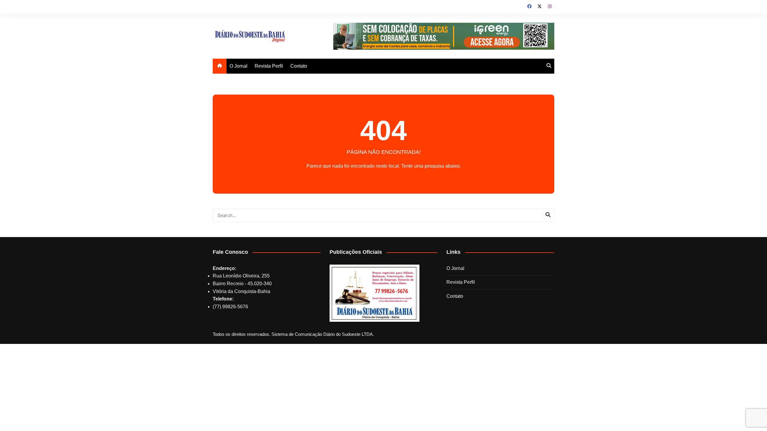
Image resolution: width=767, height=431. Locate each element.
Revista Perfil (269, 66)
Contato (298, 66)
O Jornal (238, 66)
